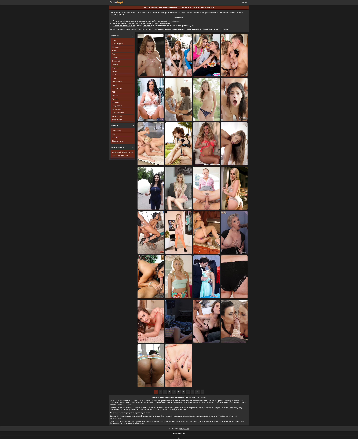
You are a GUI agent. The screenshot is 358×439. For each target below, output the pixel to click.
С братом (115, 68)
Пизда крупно (117, 106)
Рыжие (114, 85)
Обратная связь (118, 141)
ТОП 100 (115, 138)
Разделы (114, 126)
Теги (113, 134)
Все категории (117, 120)
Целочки (115, 64)
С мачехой (116, 61)
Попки (114, 78)
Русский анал (117, 109)
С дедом (115, 99)
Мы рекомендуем (117, 147)
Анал (114, 54)
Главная (244, 2)
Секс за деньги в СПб (120, 155)
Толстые (115, 95)
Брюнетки (115, 102)
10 (197, 392)
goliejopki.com (184, 429)
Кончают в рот (117, 116)
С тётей (115, 57)
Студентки (115, 47)
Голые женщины (118, 113)
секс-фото (147, 26)
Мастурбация (117, 88)
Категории (115, 35)
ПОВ (113, 92)
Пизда (114, 40)
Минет (114, 75)
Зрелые (114, 71)
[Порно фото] (118, 2)
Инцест (114, 51)
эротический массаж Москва (122, 152)
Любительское (117, 82)
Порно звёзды (117, 131)
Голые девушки (117, 44)
